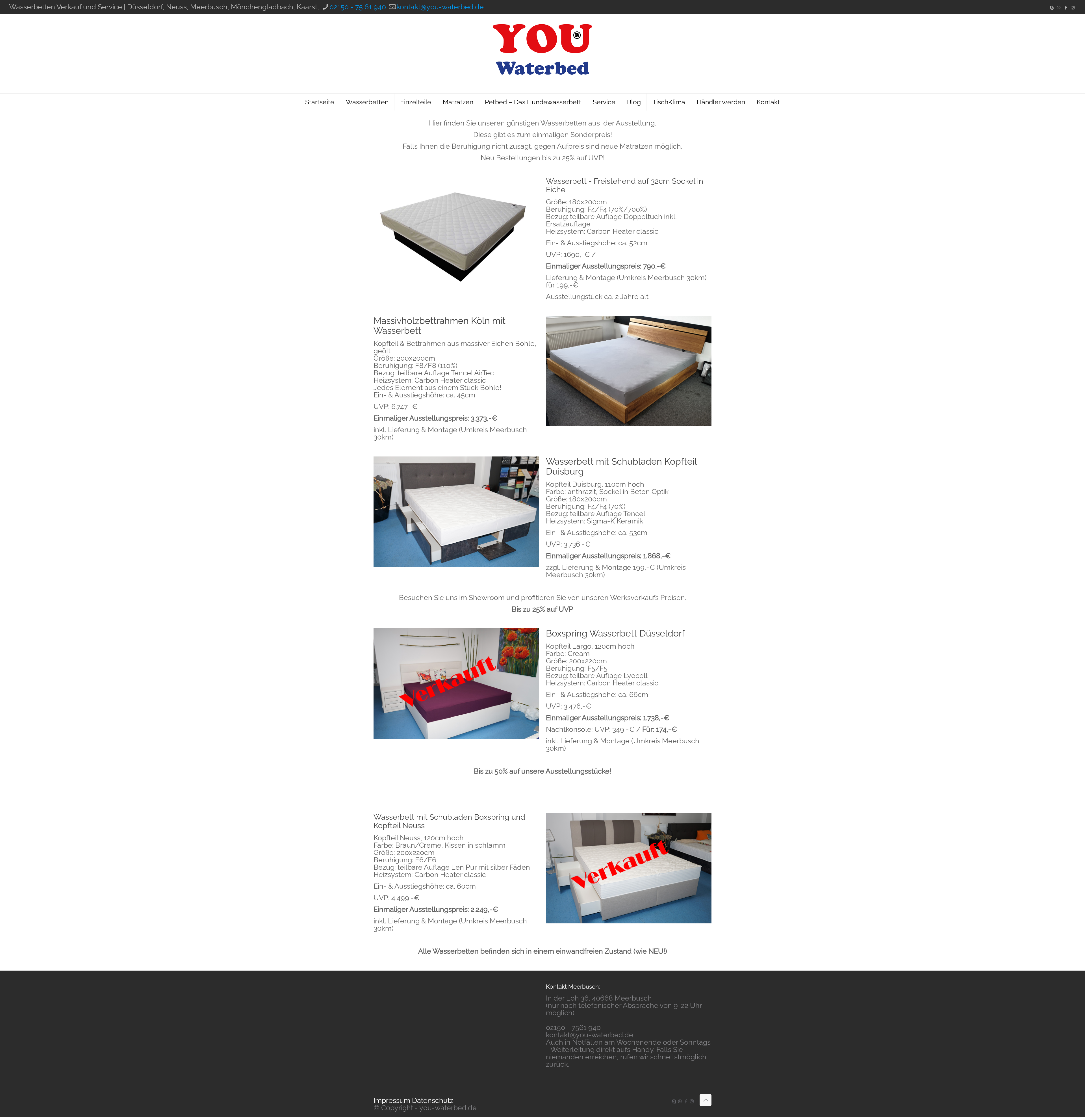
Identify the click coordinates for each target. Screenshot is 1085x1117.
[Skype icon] (1051, 7)
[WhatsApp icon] (1058, 7)
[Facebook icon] (1066, 7)
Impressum (392, 1100)
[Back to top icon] (705, 1100)
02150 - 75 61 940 (357, 7)
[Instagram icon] (1073, 7)
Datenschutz (432, 1100)
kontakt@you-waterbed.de (440, 7)
